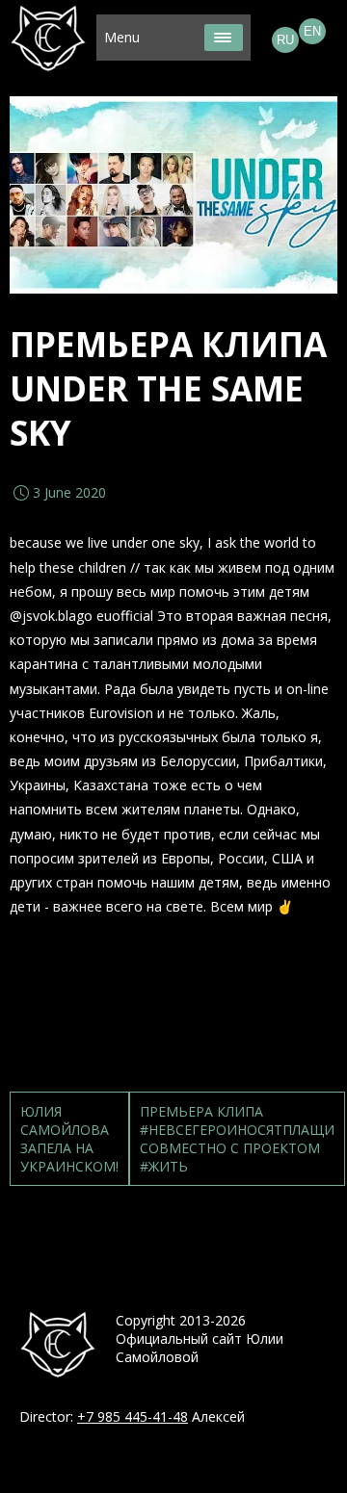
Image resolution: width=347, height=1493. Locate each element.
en (312, 31)
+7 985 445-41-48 (132, 1416)
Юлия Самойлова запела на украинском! (69, 1138)
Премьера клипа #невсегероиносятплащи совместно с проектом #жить (237, 1138)
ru (285, 40)
